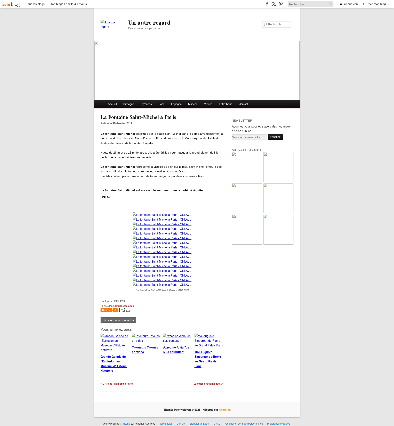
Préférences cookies (278, 423)
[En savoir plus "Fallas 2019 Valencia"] (278, 243)
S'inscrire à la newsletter (118, 320)
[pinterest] (280, 4)
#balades (128, 306)
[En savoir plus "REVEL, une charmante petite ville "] (278, 212)
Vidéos (208, 104)
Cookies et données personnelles (244, 423)
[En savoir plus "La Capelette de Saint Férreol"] (247, 212)
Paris (161, 104)
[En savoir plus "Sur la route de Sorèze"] (278, 181)
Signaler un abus (199, 423)
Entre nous (225, 104)
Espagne (176, 104)
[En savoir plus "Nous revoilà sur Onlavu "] (247, 243)
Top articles (166, 423)
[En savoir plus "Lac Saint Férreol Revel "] (247, 181)
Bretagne (128, 104)
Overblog (225, 409)
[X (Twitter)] (273, 4)
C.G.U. (217, 423)
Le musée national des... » (209, 383)
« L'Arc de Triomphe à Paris (117, 383)
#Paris (118, 306)
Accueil (112, 104)
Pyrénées (146, 104)
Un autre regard (149, 22)
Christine (125, 423)
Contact (243, 104)
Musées (193, 104)
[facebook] (267, 4)
